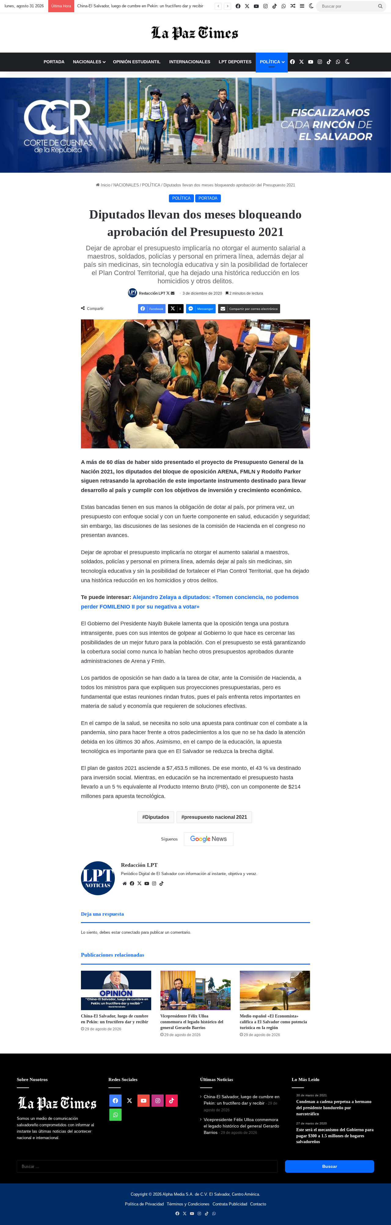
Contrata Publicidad (230, 1204)
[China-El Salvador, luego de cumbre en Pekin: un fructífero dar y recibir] (116, 990)
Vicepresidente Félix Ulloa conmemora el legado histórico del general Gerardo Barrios (191, 1022)
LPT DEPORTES (235, 61)
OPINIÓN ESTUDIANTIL (137, 61)
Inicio (105, 185)
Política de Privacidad (144, 1204)
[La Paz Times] (195, 32)
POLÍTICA (270, 61)
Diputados (157, 817)
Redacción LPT (152, 293)
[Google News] (208, 839)
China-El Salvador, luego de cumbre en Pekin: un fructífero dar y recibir (140, 6)
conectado (131, 932)
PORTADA (54, 61)
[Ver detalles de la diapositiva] (195, 125)
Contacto (258, 1204)
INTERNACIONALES (189, 61)
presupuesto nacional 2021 (215, 817)
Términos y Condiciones (188, 1204)
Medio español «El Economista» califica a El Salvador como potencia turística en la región (273, 1022)
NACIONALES (87, 61)
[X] (139, 883)
